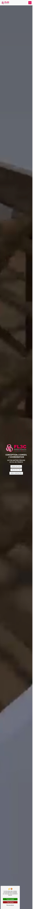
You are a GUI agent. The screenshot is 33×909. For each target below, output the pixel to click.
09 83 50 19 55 (16, 466)
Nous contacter (16, 473)
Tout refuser (10, 902)
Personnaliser (10, 905)
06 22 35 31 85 (16, 469)
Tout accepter (10, 899)
